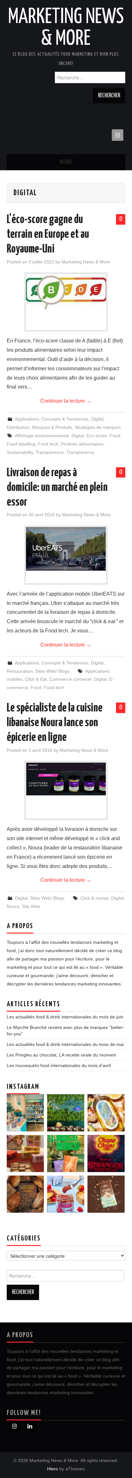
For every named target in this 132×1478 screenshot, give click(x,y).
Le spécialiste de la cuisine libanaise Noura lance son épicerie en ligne (55, 723)
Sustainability (20, 452)
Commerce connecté (70, 679)
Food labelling (21, 443)
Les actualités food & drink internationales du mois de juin (65, 1016)
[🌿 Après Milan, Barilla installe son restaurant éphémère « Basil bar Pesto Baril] (65, 1112)
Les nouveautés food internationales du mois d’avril (59, 1065)
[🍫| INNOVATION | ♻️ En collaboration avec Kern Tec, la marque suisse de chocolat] (106, 1194)
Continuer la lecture (65, 401)
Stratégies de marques (98, 427)
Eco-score (97, 435)
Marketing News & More (86, 261)
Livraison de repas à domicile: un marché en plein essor (57, 487)
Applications (27, 419)
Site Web (31, 906)
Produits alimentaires (82, 443)
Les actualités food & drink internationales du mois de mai (65, 1044)
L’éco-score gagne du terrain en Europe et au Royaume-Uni (48, 234)
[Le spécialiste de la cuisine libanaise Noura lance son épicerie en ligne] (66, 779)
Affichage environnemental (42, 435)
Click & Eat (36, 679)
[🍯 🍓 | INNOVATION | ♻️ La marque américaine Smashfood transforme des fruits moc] (65, 1194)
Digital (97, 419)
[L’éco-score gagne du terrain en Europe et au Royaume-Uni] (66, 292)
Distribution (18, 427)
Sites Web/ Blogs (52, 671)
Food (115, 435)
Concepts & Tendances (65, 419)
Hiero (52, 1468)
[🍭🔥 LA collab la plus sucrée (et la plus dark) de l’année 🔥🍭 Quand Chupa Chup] (106, 1153)
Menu (66, 162)
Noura (13, 906)
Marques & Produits (52, 427)
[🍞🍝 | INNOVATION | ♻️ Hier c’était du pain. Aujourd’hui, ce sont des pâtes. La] (25, 1194)
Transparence (50, 452)
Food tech (48, 443)
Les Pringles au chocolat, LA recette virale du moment (61, 1054)
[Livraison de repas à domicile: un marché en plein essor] (66, 549)
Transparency (80, 452)
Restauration (20, 671)
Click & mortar (94, 898)
